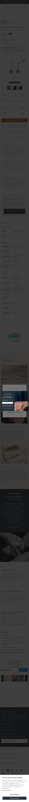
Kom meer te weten (6, 790)
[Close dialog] (27, 392)
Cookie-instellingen (14, 794)
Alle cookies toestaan (14, 798)
